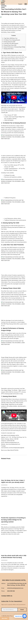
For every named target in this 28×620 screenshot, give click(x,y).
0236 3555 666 (11, 591)
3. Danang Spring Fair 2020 (8, 41)
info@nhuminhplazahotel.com (15, 588)
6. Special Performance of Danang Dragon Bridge (13, 47)
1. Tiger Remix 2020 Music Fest (9, 38)
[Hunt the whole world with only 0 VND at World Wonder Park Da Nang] (14, 545)
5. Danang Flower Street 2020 (9, 45)
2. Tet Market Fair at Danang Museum (11, 40)
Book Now (4, 618)
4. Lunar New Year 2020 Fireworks (10, 43)
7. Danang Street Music (8, 48)
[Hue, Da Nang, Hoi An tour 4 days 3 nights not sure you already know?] (14, 470)
